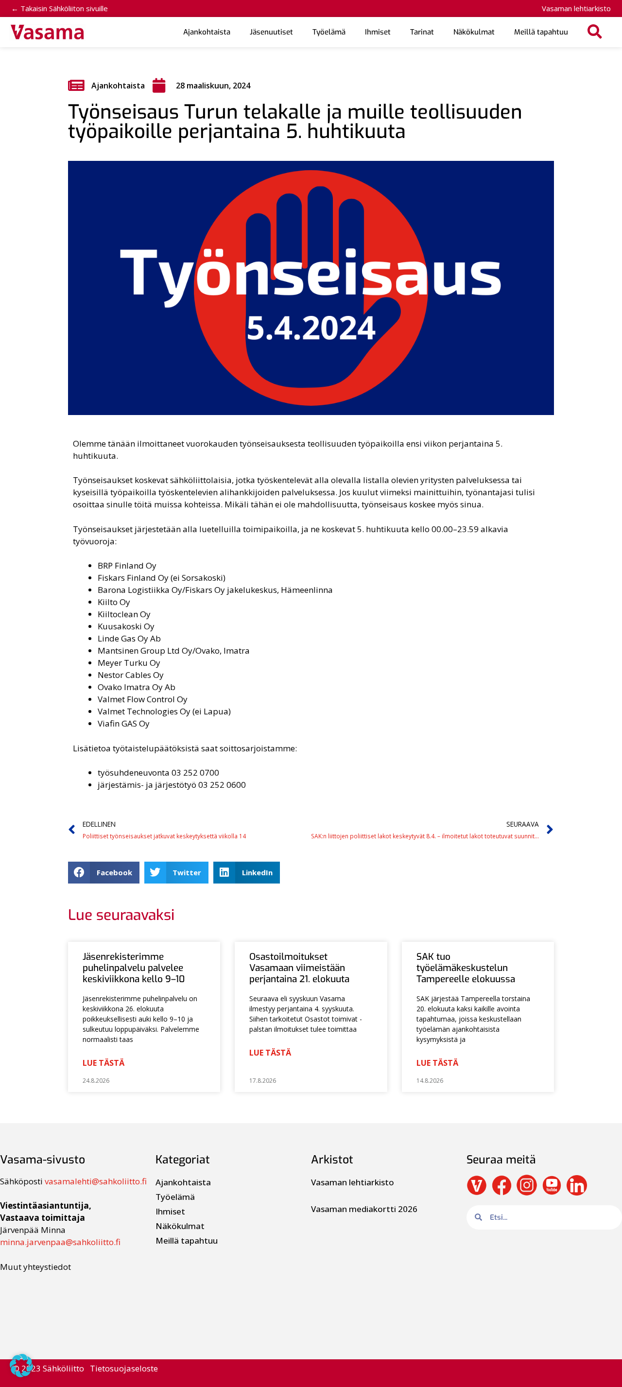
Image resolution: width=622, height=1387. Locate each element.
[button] (595, 32)
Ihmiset (378, 32)
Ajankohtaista (206, 32)
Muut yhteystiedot (35, 1266)
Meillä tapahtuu (541, 32)
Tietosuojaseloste (124, 1368)
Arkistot (332, 1159)
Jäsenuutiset (271, 32)
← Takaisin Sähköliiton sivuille (59, 8)
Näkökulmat (474, 32)
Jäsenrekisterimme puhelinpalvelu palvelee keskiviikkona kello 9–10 (134, 968)
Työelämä (329, 32)
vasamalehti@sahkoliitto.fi (96, 1181)
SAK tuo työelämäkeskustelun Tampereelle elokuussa (465, 968)
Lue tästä (103, 1063)
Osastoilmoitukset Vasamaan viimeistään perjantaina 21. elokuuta (299, 968)
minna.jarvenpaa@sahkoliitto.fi (60, 1242)
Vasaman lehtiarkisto (576, 8)
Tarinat (422, 32)
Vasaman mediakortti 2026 (364, 1208)
